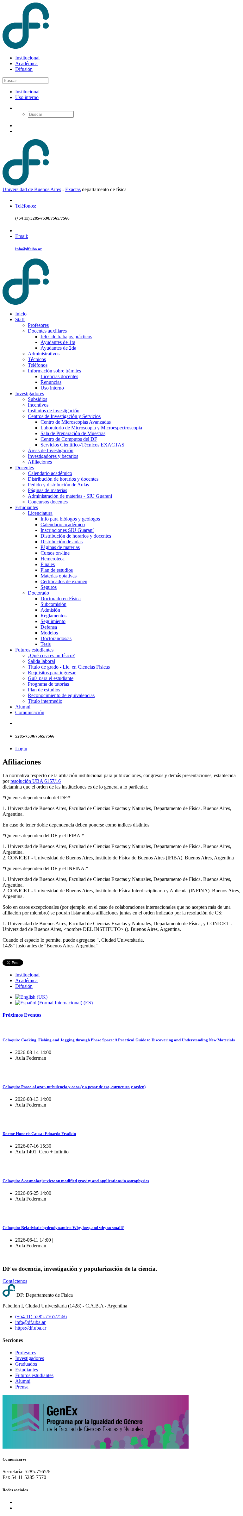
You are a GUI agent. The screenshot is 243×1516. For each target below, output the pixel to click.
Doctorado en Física (60, 598)
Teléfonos (37, 365)
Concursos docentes (48, 501)
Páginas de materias (47, 490)
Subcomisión (53, 604)
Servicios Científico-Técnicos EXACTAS (82, 444)
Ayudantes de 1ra (57, 342)
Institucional (27, 57)
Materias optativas (58, 575)
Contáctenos (15, 1281)
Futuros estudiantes (34, 649)
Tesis (45, 644)
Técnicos (37, 359)
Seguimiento (52, 621)
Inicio (21, 313)
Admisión (50, 610)
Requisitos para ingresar (52, 672)
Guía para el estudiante (50, 678)
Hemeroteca (52, 558)
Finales (47, 564)
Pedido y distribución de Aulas (58, 484)
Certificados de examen (63, 581)
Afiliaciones (40, 462)
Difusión (24, 69)
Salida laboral (41, 661)
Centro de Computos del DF (68, 439)
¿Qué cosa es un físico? (51, 655)
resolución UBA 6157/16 (35, 781)
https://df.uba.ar (30, 1328)
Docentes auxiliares (47, 331)
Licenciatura (40, 513)
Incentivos (38, 405)
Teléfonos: (25, 206)
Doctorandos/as (56, 638)
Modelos (49, 632)
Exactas (73, 189)
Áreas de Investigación (50, 450)
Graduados (26, 1364)
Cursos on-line (55, 553)
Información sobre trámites (54, 370)
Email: (21, 236)
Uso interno (27, 97)
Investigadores (29, 393)
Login (21, 748)
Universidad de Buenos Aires (32, 189)
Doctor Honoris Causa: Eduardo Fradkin (39, 1133)
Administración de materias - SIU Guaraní (70, 496)
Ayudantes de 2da (58, 348)
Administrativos (43, 353)
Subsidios (37, 399)
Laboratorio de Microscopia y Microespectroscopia (91, 427)
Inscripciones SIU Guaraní (67, 530)
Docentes (24, 467)
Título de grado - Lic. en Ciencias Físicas (69, 667)
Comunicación (29, 712)
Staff (20, 319)
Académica (26, 63)
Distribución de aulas (61, 541)
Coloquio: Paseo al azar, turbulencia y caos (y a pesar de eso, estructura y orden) (74, 1086)
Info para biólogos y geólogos (70, 518)
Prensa (21, 1386)
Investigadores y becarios (53, 456)
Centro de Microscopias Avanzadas (75, 422)
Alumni (22, 706)
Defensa (48, 627)
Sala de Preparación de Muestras (72, 433)
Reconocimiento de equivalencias (61, 695)
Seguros (48, 587)
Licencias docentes (59, 376)
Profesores (38, 325)
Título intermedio (45, 701)
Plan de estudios (56, 570)
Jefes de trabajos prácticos (66, 336)
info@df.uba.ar (28, 248)
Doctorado (38, 593)
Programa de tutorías (48, 684)
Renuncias (50, 382)
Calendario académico (50, 473)
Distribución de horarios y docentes (63, 479)
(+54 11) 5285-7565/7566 (41, 1316)
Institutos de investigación (53, 410)
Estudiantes (26, 507)
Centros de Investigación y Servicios (64, 416)
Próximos (22, 1015)
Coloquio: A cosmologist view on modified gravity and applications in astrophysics (76, 1180)
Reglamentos (53, 615)
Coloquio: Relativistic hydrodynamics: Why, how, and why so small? (63, 1227)
